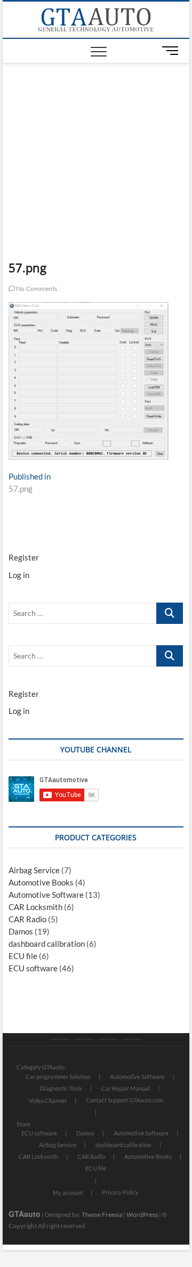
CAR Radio (27, 919)
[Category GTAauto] (60, 1039)
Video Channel (48, 1100)
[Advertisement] (96, 143)
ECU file (23, 956)
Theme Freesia (102, 1215)
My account (68, 1192)
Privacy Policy (120, 1192)
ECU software (33, 968)
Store (23, 1123)
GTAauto (25, 1213)
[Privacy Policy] (132, 1039)
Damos (21, 931)
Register (24, 557)
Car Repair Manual (125, 1088)
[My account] (108, 1039)
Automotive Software (46, 894)
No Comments (36, 289)
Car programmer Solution (58, 1076)
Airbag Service (34, 870)
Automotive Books (41, 882)
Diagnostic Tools (61, 1088)
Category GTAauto (41, 1066)
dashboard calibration (47, 943)
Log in (19, 575)
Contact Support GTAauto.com (124, 1100)
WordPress (142, 1215)
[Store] (84, 1039)
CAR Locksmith (35, 907)
